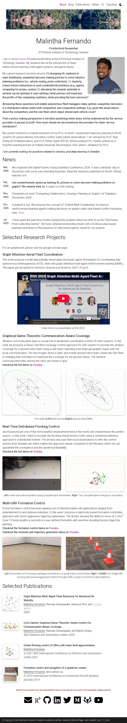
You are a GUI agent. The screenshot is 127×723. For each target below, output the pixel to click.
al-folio (58, 720)
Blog (71, 4)
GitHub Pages (78, 720)
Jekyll (49, 720)
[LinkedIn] (57, 699)
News (9, 159)
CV (102, 4)
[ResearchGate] (38, 699)
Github (95, 4)
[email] (28, 699)
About (63, 4)
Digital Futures (19, 59)
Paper (83, 267)
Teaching (111, 4)
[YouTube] (98, 699)
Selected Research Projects (33, 237)
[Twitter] (67, 699)
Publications (83, 4)
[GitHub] (47, 699)
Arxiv (21, 212)
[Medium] (77, 699)
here (24, 175)
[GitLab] (87, 699)
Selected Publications (27, 586)
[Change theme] (120, 3)
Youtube (38, 364)
